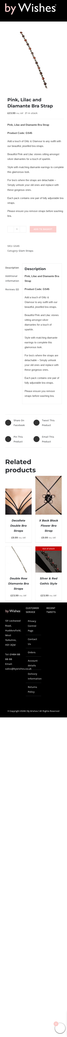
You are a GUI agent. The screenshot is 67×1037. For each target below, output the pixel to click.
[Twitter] (12, 682)
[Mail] (6, 688)
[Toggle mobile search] (54, 16)
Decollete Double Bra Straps (18, 525)
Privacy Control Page (32, 626)
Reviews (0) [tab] (12, 289)
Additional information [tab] (12, 278)
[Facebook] (6, 682)
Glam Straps (26, 250)
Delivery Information (34, 676)
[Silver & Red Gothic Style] (48, 548)
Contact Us (32, 641)
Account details (33, 663)
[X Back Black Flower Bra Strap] (48, 478)
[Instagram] (17, 682)
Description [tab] (12, 267)
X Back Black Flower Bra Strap (48, 525)
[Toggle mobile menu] (60, 16)
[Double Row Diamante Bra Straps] (18, 548)
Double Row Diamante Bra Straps (18, 583)
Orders (32, 652)
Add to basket (43, 229)
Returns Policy (32, 689)
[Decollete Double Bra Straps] (18, 490)
